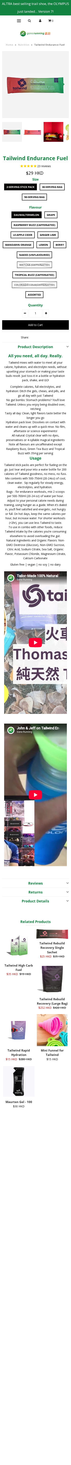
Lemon (43, 245)
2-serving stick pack (21, 187)
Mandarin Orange (18, 245)
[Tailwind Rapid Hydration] (19, 1030)
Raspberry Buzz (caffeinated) (34, 225)
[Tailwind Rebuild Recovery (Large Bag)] (52, 979)
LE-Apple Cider (22, 235)
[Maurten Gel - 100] (19, 1081)
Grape (51, 215)
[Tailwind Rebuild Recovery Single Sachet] (52, 934)
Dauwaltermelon (26, 215)
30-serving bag (52, 187)
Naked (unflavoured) (34, 255)
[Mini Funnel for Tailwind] (52, 1030)
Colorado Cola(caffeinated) (34, 285)
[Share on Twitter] (40, 337)
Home (9, 44)
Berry (60, 245)
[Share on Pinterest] (47, 337)
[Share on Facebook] (33, 337)
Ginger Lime (48, 235)
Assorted (34, 294)
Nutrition (23, 44)
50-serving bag (34, 197)
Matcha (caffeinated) (34, 265)
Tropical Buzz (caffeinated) (34, 275)
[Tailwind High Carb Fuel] (19, 945)
